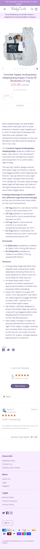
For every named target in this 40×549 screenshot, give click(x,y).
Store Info (7, 456)
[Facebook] (7, 513)
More (5, 474)
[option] (20, 46)
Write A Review (20, 386)
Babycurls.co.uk (20, 541)
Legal (5, 493)
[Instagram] (11, 513)
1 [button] (14, 68)
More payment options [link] (20, 118)
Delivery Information (11, 467)
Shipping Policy (8, 460)
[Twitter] (3, 513)
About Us (6, 479)
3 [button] (20, 68)
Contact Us (7, 464)
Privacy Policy (8, 504)
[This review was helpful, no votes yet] (31, 437)
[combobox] (7, 97)
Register (5, 486)
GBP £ (6, 523)
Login (4, 482)
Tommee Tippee (21, 90)
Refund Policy (8, 497)
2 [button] (17, 68)
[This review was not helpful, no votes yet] (35, 437)
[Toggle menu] (4, 9)
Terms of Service (9, 501)
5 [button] (25, 68)
